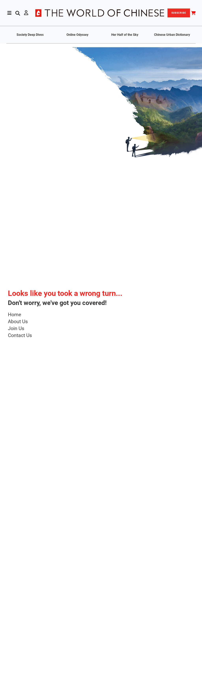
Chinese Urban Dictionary (172, 35)
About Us (18, 321)
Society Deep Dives (30, 35)
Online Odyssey (77, 35)
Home (14, 314)
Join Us (16, 328)
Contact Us (20, 335)
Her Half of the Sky (124, 35)
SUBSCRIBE (178, 12)
